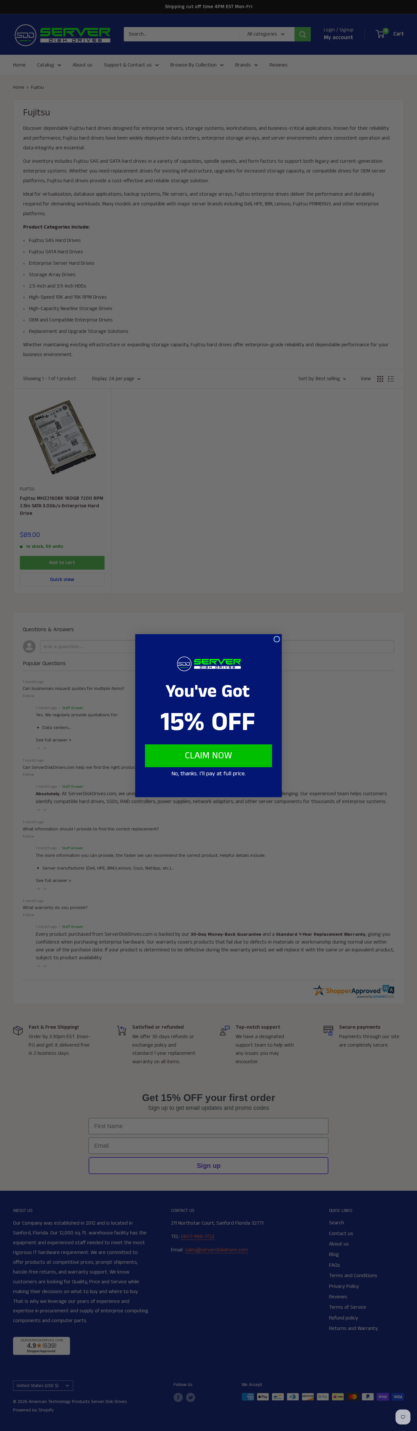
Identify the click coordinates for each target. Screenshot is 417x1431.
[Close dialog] (276, 639)
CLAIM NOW (208, 756)
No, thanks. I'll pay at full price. (208, 773)
